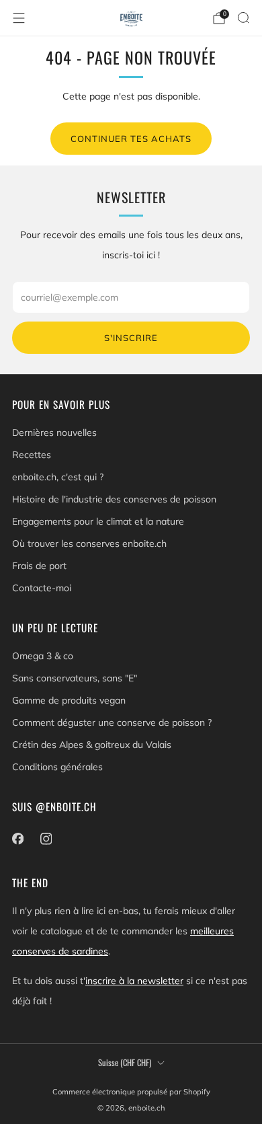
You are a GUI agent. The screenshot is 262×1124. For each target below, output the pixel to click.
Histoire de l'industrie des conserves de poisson (114, 499)
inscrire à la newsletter (134, 981)
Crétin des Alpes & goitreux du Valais (91, 745)
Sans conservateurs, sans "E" (74, 678)
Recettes (31, 455)
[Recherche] (243, 17)
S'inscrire (131, 337)
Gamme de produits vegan (69, 700)
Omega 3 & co (42, 656)
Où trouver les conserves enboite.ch (89, 543)
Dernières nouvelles (54, 432)
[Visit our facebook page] (17, 839)
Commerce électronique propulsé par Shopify (131, 1091)
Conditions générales (57, 767)
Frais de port (39, 566)
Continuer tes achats (131, 138)
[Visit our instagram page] (46, 839)
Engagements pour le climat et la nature (98, 521)
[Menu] (19, 18)
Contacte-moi (41, 588)
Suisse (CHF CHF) (124, 1062)
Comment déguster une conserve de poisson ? (112, 722)
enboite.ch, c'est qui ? (57, 477)
